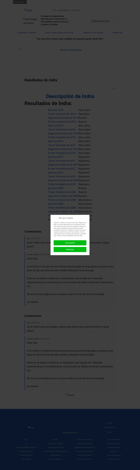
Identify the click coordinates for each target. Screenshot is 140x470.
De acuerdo (70, 243)
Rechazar (70, 249)
